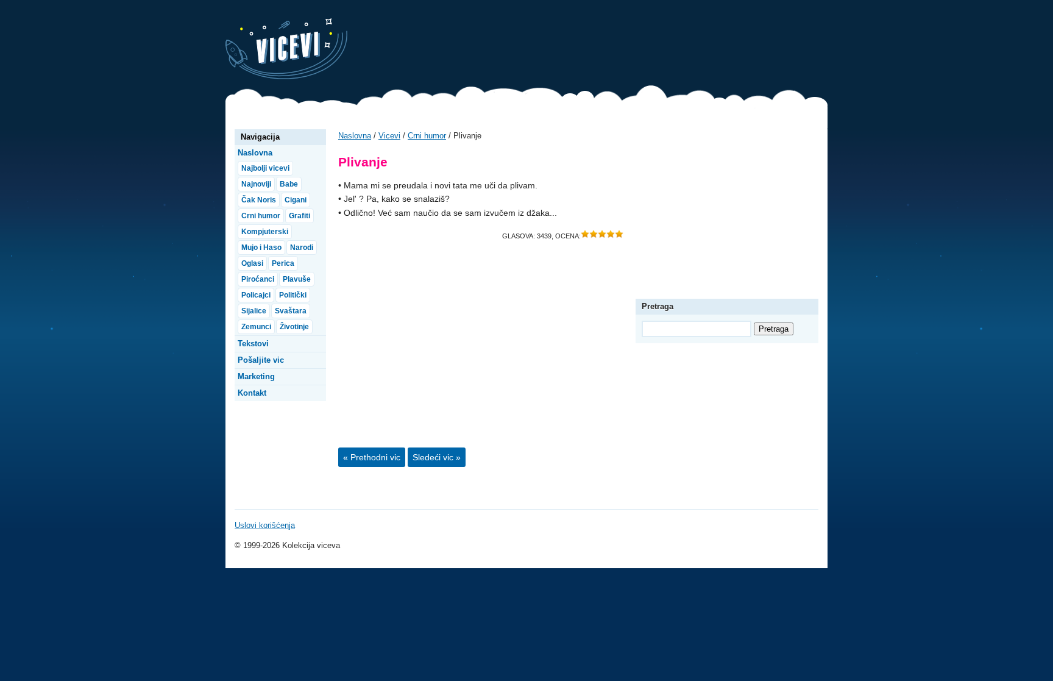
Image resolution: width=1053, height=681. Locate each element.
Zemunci (256, 327)
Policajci (256, 295)
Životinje (294, 327)
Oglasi (252, 263)
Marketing (256, 376)
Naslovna (354, 135)
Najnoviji (256, 184)
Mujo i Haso (261, 247)
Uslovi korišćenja (265, 525)
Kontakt (252, 393)
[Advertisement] (606, 45)
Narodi (301, 247)
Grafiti (299, 216)
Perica (283, 263)
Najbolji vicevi (265, 168)
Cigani (296, 200)
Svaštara (291, 311)
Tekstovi (253, 343)
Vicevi (286, 48)
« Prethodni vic (371, 457)
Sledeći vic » (437, 457)
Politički (293, 295)
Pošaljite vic (261, 360)
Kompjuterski (264, 231)
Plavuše (297, 279)
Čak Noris (258, 200)
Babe (289, 184)
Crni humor (427, 135)
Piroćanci (257, 279)
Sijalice (253, 311)
